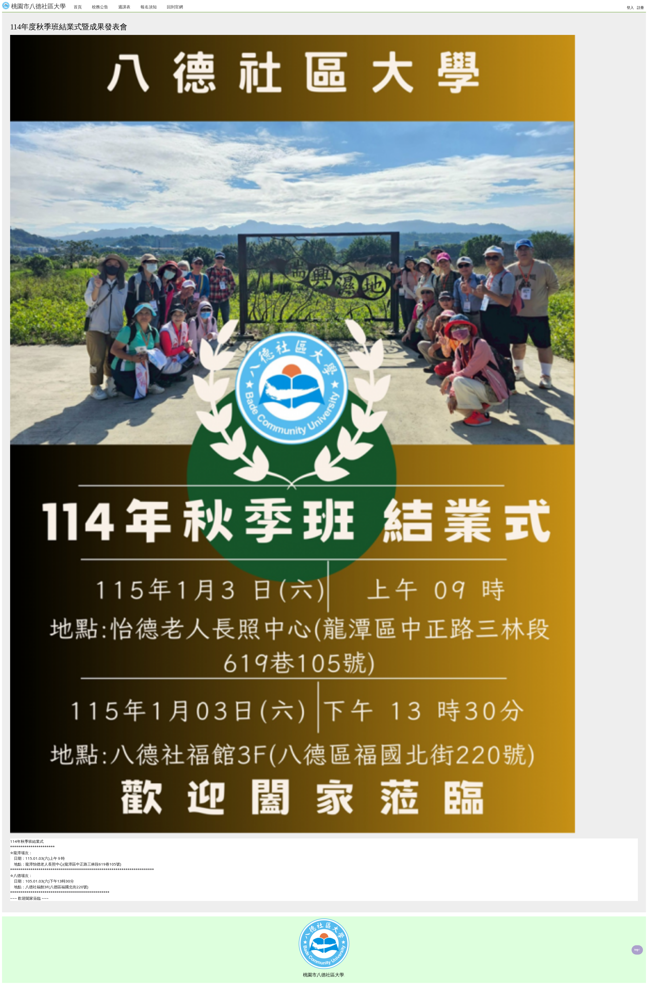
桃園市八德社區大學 (38, 6)
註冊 (640, 8)
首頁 (78, 7)
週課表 (124, 7)
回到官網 (175, 7)
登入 (630, 8)
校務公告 (100, 7)
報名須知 (148, 7)
